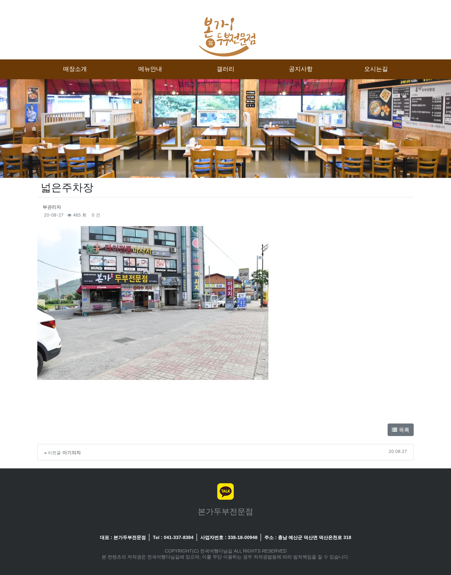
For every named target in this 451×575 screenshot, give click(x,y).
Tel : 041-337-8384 (173, 537)
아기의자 (71, 452)
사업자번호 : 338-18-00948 (229, 537)
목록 (403, 429)
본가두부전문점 (225, 511)
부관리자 (52, 207)
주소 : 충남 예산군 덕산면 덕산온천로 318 (307, 537)
